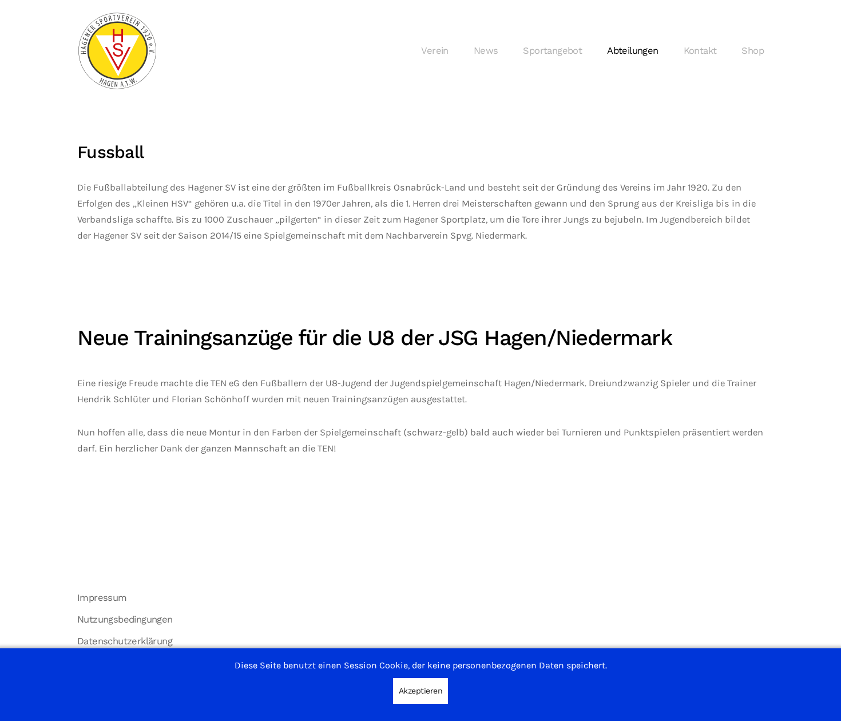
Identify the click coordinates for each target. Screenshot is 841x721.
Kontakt (700, 50)
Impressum (102, 597)
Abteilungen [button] (632, 50)
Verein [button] (434, 50)
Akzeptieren (421, 690)
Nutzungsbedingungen (125, 619)
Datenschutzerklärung (124, 641)
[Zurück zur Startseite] (117, 50)
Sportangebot (552, 50)
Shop (752, 50)
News (486, 50)
